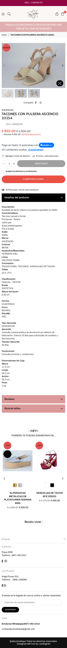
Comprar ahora (33, 179)
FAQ (27, 2)
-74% (12, 445)
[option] (33, 27)
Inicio (4, 35)
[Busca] (9, 13)
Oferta (6, 48)
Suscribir (10, 609)
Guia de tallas (12, 408)
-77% (44, 445)
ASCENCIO (7, 110)
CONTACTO (36, 2)
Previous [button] (4, 65)
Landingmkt (44, 644)
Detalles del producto (16, 197)
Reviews (9, 399)
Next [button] (62, 65)
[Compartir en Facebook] (35, 102)
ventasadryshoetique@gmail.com (18, 629)
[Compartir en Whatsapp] (41, 102)
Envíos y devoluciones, (47, 156)
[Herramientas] (57, 13)
